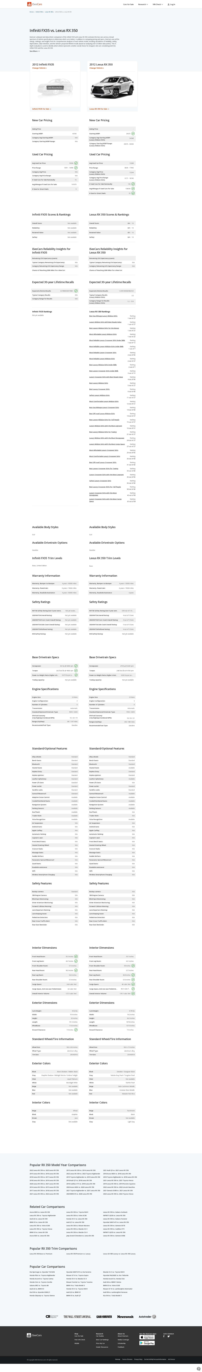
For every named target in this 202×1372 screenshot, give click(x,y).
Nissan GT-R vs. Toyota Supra (77, 1275)
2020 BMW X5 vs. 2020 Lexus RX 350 (79, 1194)
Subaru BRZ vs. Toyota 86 (39, 1285)
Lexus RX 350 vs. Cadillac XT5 (113, 1229)
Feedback (121, 1347)
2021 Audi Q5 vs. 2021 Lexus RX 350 (116, 1170)
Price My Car (100, 1343)
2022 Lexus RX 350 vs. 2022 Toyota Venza (118, 1194)
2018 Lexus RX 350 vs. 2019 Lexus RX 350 (44, 1180)
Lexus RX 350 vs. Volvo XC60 (40, 1226)
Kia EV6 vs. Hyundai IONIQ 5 (40, 1292)
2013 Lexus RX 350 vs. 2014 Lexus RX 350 (80, 1170)
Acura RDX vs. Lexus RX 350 (39, 1236)
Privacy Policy (138, 1359)
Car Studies (100, 1336)
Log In (172, 4)
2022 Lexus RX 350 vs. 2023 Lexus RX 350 (44, 1170)
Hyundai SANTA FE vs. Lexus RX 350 (116, 1222)
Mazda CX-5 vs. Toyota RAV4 (113, 1272)
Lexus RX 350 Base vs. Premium (41, 1254)
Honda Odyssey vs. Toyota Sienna (42, 1296)
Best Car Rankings (102, 1340)
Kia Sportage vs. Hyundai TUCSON (42, 1272)
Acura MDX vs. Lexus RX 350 (40, 1212)
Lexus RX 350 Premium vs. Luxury (78, 1254)
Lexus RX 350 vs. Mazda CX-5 (76, 1229)
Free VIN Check (79, 1340)
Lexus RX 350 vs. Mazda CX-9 (76, 1232)
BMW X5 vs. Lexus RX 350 (39, 1222)
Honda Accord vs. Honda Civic (114, 1279)
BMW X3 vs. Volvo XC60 (111, 1285)
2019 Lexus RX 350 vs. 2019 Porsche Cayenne (119, 1184)
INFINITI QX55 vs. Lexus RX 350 (114, 1232)
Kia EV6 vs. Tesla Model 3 (112, 1296)
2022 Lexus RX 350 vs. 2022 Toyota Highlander (83, 1174)
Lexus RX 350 (49, 12)
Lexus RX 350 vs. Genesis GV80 (114, 1236)
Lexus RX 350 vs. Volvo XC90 (76, 1215)
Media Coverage (123, 1340)
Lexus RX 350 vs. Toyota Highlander (43, 1215)
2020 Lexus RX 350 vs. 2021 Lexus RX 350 (44, 1184)
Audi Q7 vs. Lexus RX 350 (75, 1222)
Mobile (76, 1343)
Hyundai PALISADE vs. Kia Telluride (115, 1275)
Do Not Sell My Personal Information (155, 1359)
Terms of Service (127, 1359)
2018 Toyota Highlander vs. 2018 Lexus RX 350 (120, 1177)
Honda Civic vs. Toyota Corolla (41, 1282)
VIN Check (157, 4)
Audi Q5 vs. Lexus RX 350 (38, 1219)
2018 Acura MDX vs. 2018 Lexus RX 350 (117, 1174)
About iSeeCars (123, 1336)
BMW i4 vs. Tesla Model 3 (75, 1285)
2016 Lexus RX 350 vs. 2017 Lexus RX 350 (44, 1177)
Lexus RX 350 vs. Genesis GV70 (114, 1226)
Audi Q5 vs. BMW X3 (37, 1289)
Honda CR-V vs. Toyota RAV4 (76, 1289)
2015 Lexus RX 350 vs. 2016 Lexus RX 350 (44, 1174)
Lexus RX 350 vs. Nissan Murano (78, 1226)
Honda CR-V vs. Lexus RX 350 (76, 1219)
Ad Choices (171, 1359)
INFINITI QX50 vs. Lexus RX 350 (114, 1215)
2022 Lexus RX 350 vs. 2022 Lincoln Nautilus (119, 1187)
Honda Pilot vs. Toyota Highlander (42, 1275)
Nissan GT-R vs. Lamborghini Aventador (117, 1289)
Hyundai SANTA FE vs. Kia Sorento (78, 1272)
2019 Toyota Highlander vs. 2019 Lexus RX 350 (83, 1177)
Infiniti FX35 (39, 12)
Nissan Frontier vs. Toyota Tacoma (79, 1282)
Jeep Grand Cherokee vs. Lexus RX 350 (80, 1236)
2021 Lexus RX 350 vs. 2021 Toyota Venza (118, 1180)
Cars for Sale (128, 4)
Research (142, 4)
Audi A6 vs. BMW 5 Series (112, 1282)
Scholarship (122, 1343)
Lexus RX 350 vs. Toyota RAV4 (77, 1212)
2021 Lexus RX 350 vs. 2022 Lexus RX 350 (44, 1194)
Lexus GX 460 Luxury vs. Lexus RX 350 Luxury (119, 1254)
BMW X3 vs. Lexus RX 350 (39, 1232)
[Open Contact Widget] (199, 1369)
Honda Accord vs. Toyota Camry (41, 1279)
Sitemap (117, 1359)
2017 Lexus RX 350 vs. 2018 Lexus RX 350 (44, 1191)
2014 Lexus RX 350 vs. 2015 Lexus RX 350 (44, 1187)
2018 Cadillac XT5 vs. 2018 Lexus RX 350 (80, 1184)
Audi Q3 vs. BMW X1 (73, 1292)
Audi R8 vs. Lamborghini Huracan (115, 1292)
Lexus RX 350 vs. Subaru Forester (115, 1219)
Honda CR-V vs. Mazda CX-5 (76, 1279)
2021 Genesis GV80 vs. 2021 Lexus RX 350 (118, 1191)
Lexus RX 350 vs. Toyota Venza (41, 1229)
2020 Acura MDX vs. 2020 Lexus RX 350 (80, 1187)
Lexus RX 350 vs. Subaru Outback (115, 1212)
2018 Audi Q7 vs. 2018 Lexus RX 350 (79, 1180)
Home (31, 12)
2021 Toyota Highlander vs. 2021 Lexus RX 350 (83, 1191)
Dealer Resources (102, 1347)
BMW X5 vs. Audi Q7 (73, 1296)
